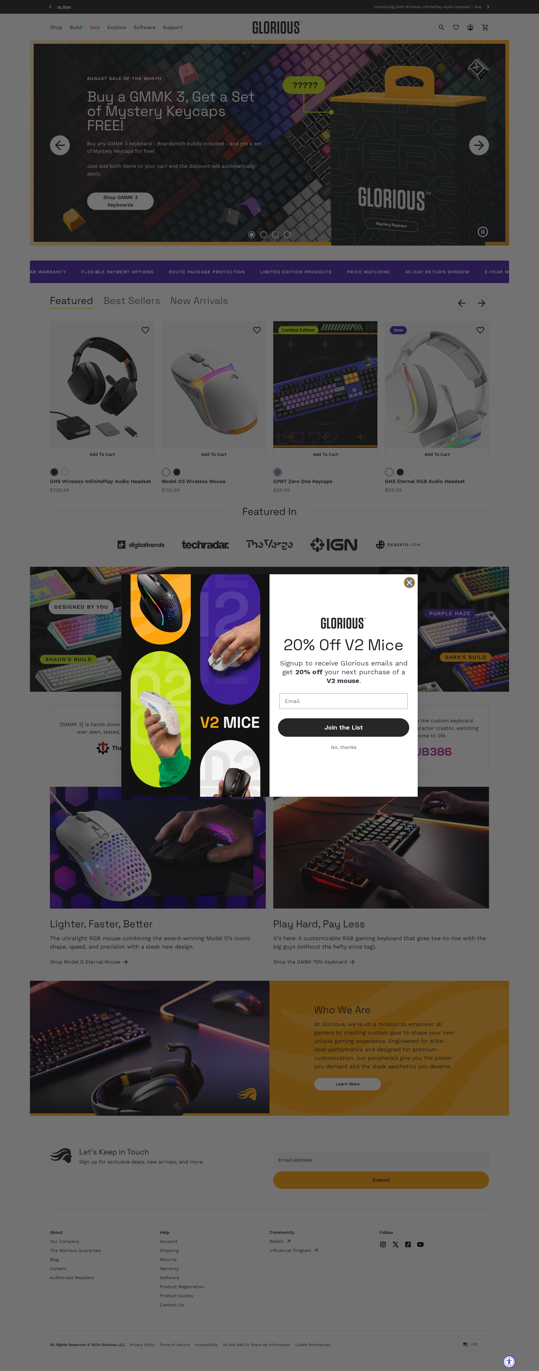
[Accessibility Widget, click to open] (509, 1361)
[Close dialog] (409, 582)
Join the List (343, 727)
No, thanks (344, 747)
